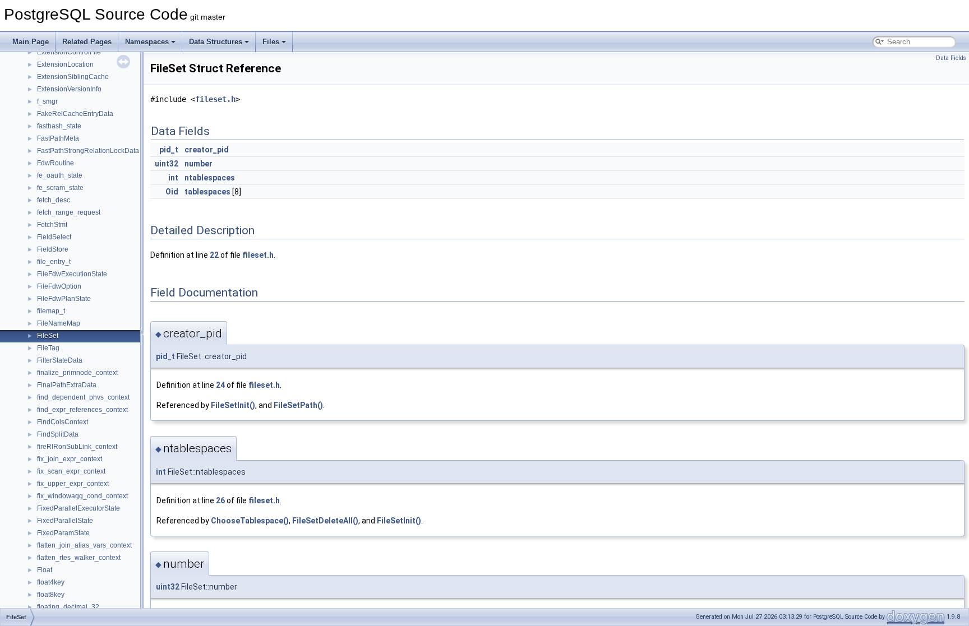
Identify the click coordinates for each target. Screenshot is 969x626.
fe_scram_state (60, 188)
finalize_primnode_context (77, 373)
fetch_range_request (68, 212)
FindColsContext (62, 422)
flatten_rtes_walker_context (79, 558)
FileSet (47, 336)
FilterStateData (59, 360)
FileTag (48, 348)
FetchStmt (52, 225)
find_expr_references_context (82, 410)
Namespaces (147, 42)
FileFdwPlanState (64, 299)
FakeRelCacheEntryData (75, 114)
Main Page (30, 42)
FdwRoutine (55, 163)
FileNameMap (58, 323)
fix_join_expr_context (69, 459)
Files (270, 42)
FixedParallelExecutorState (78, 508)
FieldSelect (54, 237)
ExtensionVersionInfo (69, 89)
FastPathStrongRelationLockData (88, 151)
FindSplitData (58, 434)
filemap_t (51, 311)
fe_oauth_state (59, 175)
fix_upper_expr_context (73, 484)
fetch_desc (53, 200)
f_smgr (47, 101)
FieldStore (52, 249)
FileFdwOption (59, 286)
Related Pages (87, 42)
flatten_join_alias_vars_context (84, 545)
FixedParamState (63, 533)
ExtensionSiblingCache (73, 77)
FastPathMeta (58, 138)
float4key (50, 582)
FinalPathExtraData (66, 385)
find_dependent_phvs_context (83, 397)
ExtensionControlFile (69, 52)
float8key (50, 595)
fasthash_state (59, 126)
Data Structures (215, 42)
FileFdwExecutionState (72, 274)
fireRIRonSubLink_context (77, 447)
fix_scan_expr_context (71, 471)
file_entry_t (54, 262)
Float (44, 570)
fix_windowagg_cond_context (82, 496)
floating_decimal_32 (68, 607)
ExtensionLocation (65, 64)
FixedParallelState (65, 521)
